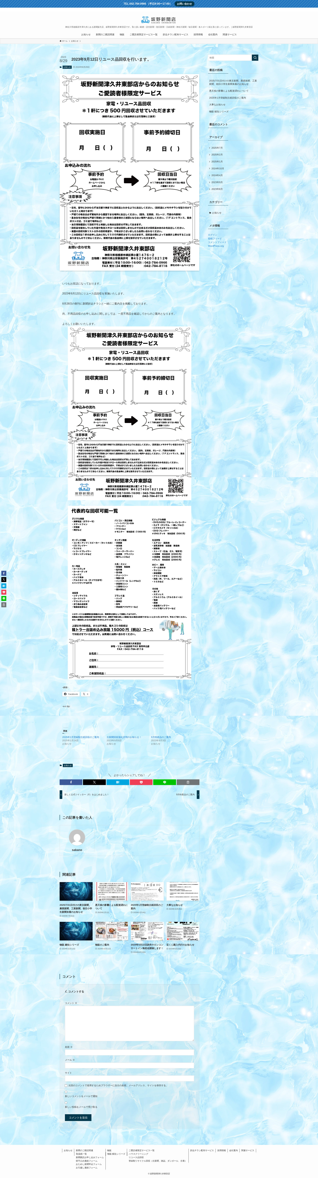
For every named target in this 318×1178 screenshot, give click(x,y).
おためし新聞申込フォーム (89, 1164)
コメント (71, 1003)
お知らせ (67, 67)
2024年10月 (218, 168)
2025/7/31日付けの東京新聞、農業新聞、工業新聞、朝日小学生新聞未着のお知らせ (233, 82)
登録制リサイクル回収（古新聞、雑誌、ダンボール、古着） (158, 1161)
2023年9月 (217, 182)
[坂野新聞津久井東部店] (159, 19)
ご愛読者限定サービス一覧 (142, 1150)
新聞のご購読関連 (84, 1150)
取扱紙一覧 (81, 1154)
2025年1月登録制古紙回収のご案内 (80, 737)
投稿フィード (215, 238)
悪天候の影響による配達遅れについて (229, 90)
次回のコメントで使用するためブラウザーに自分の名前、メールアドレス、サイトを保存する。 (118, 1085)
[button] (71, 782)
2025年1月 (217, 161)
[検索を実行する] (255, 58)
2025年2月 (217, 154)
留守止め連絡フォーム (86, 1161)
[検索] (256, 9)
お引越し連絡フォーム (86, 1167)
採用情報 (221, 1150)
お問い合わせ (184, 3)
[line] (247, 9)
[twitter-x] (243, 9)
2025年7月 (217, 147)
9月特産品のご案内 (161, 737)
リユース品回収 (136, 1157)
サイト (68, 1072)
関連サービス (247, 1150)
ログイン (212, 234)
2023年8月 (217, 189)
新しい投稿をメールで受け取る (81, 1107)
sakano (77, 850)
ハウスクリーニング (138, 1154)
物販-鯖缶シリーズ (219, 111)
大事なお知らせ (217, 104)
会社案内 (233, 1150)
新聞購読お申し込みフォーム (90, 1157)
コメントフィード (217, 242)
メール (70, 1060)
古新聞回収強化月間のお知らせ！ (124, 737)
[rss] (252, 9)
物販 (109, 1150)
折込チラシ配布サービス (202, 1150)
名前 (69, 1047)
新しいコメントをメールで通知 (81, 1096)
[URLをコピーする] (188, 782)
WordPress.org (216, 246)
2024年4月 (217, 175)
